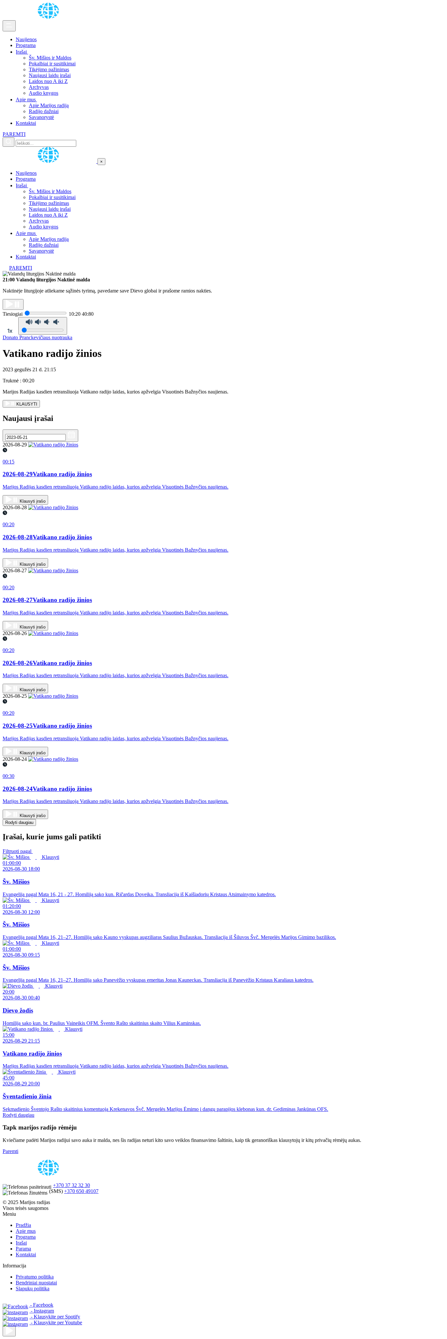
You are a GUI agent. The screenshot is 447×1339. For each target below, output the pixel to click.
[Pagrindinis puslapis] (49, 17)
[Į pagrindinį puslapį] (50, 161)
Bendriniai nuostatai (36, 1282)
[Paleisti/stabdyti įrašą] (13, 304)
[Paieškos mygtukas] (8, 142)
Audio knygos (43, 93)
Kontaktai (26, 123)
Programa (26, 45)
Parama (23, 1248)
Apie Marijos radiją (49, 105)
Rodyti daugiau (19, 822)
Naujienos (26, 39)
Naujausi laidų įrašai (50, 75)
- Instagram (41, 1311)
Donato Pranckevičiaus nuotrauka (37, 337)
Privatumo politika (35, 1277)
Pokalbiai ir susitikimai (52, 63)
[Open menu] (9, 25)
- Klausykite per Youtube (55, 1322)
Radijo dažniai (44, 111)
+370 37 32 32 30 (71, 1185)
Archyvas (39, 87)
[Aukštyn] (9, 1331)
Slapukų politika (32, 1288)
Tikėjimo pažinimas (49, 69)
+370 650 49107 (81, 1191)
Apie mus (26, 99)
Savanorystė (41, 117)
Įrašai (22, 52)
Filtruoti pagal (18, 851)
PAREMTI (14, 134)
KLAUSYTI (26, 404)
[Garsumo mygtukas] (42, 326)
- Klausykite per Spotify (54, 1316)
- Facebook (41, 1305)
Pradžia (23, 1225)
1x (9, 330)
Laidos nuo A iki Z (48, 81)
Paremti (10, 1151)
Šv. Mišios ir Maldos (50, 57)
